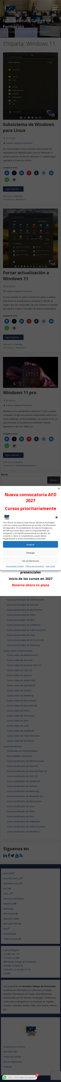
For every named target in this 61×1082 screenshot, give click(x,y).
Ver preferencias (30, 560)
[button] (56, 517)
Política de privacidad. (34, 566)
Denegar (30, 552)
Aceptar (30, 544)
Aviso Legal (50, 566)
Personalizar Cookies (15, 566)
